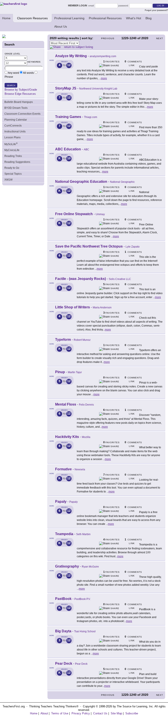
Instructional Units (15, 131)
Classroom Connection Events (22, 113)
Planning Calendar (15, 119)
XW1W (8, 179)
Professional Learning (69, 18)
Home (6, 18)
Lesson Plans (12, 137)
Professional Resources (105, 18)
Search (11, 85)
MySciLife (11, 144)
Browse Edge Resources (20, 93)
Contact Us (100, 713)
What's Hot (133, 18)
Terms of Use (59, 713)
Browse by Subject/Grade (21, 89)
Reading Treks (13, 156)
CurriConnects (13, 125)
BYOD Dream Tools (16, 107)
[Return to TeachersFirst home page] (13, 3)
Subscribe (131, 713)
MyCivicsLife (11, 150)
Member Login (78, 5)
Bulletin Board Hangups (18, 102)
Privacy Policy (81, 713)
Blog (148, 18)
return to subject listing (78, 47)
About (44, 713)
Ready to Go (11, 167)
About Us (60, 26)
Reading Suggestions (17, 161)
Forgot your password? (156, 10)
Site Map (116, 713)
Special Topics (13, 173)
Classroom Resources (32, 18)
